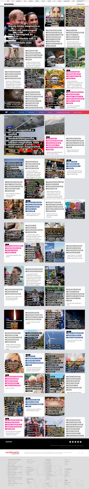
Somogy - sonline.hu (12, 481)
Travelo (43, 1)
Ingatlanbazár (66, 1)
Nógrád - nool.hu (11, 480)
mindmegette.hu (49, 471)
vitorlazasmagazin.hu (50, 475)
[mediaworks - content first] (12, 453)
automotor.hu (48, 463)
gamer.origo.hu (49, 466)
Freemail (37, 1)
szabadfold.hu (30, 471)
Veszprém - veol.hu (31, 461)
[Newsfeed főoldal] (9, 442)
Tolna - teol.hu (11, 485)
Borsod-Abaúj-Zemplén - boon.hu (15, 466)
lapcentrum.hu (68, 475)
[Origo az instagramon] (75, 442)
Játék (73, 1)
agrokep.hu (29, 482)
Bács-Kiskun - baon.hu (12, 461)
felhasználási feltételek (63, 445)
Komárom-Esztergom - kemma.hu (15, 478)
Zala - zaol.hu (30, 462)
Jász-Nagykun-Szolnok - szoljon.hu (15, 477)
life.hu (66, 462)
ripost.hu (66, 459)
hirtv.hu (28, 472)
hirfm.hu (66, 484)
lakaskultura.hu (49, 464)
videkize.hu (48, 477)
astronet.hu (48, 461)
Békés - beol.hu (11, 464)
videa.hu (66, 474)
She (54, 1)
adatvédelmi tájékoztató (54, 445)
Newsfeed (31, 1)
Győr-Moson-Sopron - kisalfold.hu (15, 472)
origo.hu (28, 474)
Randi (60, 1)
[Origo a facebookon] (70, 442)
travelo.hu (48, 472)
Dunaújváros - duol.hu (12, 469)
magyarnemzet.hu (30, 469)
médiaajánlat (81, 445)
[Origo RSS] (80, 442)
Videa (25, 1)
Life (12, 1)
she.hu (66, 464)
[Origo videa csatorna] (78, 442)
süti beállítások (71, 445)
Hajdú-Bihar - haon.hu (12, 474)
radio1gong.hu (68, 482)
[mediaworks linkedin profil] (82, 453)
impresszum (76, 445)
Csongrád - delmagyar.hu (13, 468)
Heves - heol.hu (11, 475)
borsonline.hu (48, 485)
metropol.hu (67, 461)
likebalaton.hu (49, 468)
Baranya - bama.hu (12, 463)
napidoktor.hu (48, 469)
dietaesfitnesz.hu (49, 474)
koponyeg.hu (67, 472)
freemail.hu (67, 471)
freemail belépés (80, 4)
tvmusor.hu (48, 478)
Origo (8, 1)
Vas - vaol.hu (29, 459)
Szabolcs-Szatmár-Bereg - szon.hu (15, 483)
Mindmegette (18, 1)
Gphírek (49, 1)
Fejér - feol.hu (11, 471)
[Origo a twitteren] (73, 442)
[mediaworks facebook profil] (79, 453)
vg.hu (28, 480)
